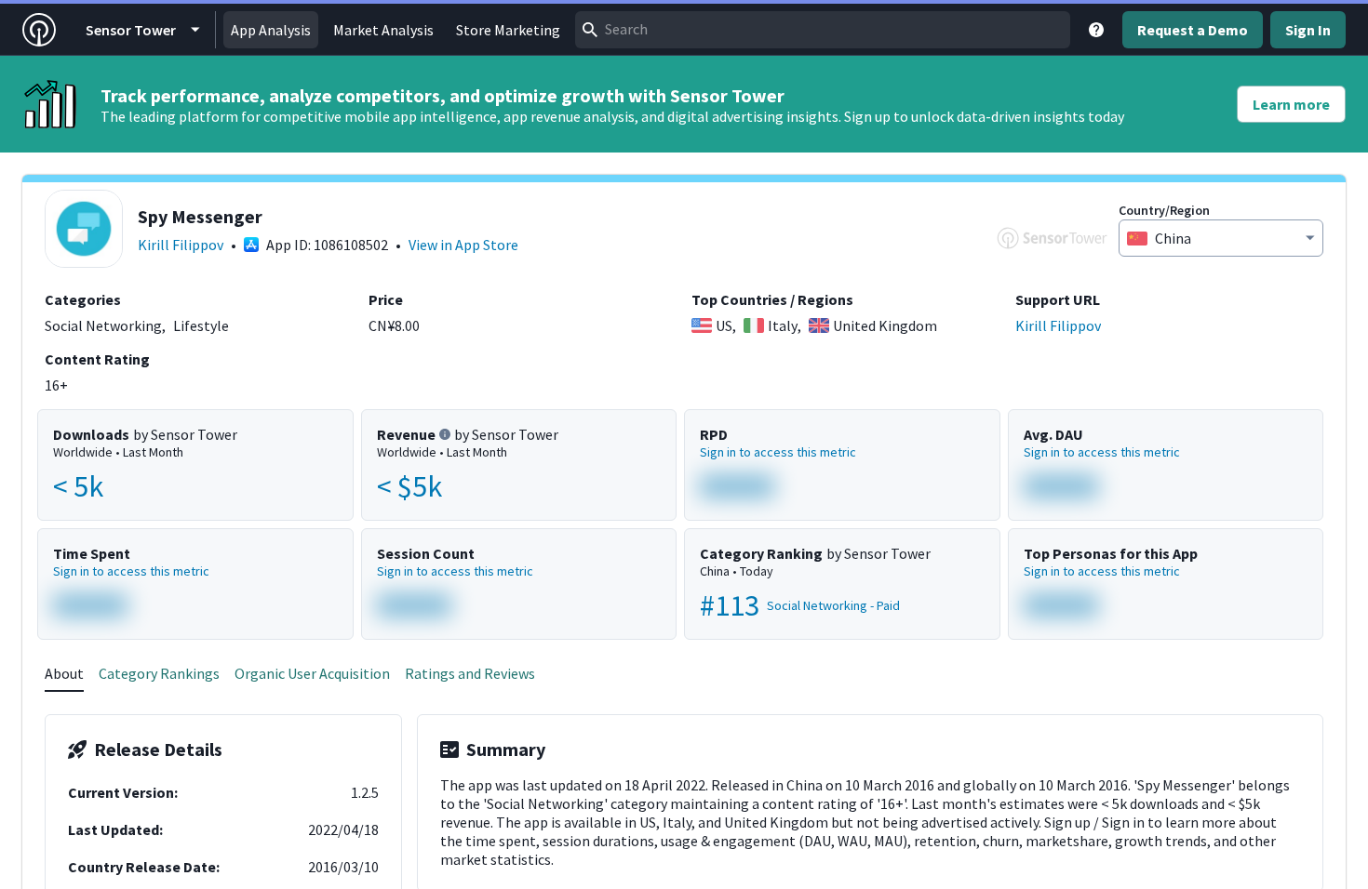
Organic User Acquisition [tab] (312, 673)
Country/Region (1164, 210)
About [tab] (64, 673)
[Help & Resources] (1096, 29)
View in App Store (463, 244)
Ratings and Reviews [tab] (470, 673)
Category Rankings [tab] (159, 673)
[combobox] (822, 29)
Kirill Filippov (180, 244)
